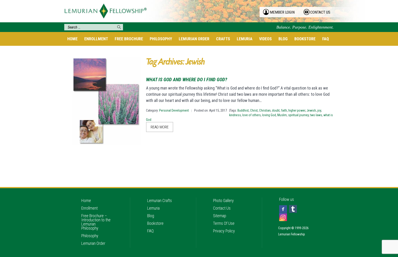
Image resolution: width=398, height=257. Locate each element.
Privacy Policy (224, 230)
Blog (283, 38)
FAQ (325, 38)
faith (284, 110)
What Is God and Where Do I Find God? (186, 79)
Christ (254, 110)
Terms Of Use (223, 223)
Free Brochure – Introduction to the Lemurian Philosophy (96, 222)
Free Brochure (129, 38)
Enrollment (96, 38)
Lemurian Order (194, 38)
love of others (251, 115)
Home (72, 38)
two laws (316, 115)
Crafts (223, 38)
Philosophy (161, 38)
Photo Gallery (223, 200)
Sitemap (219, 215)
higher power (296, 110)
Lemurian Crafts (159, 200)
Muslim (282, 115)
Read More (160, 127)
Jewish (311, 110)
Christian (265, 110)
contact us (320, 12)
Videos (265, 38)
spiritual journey (298, 115)
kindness (235, 115)
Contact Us (222, 208)
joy (319, 110)
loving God (269, 115)
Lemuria (244, 38)
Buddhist (243, 110)
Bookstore (305, 38)
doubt (276, 110)
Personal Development (174, 110)
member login (282, 12)
